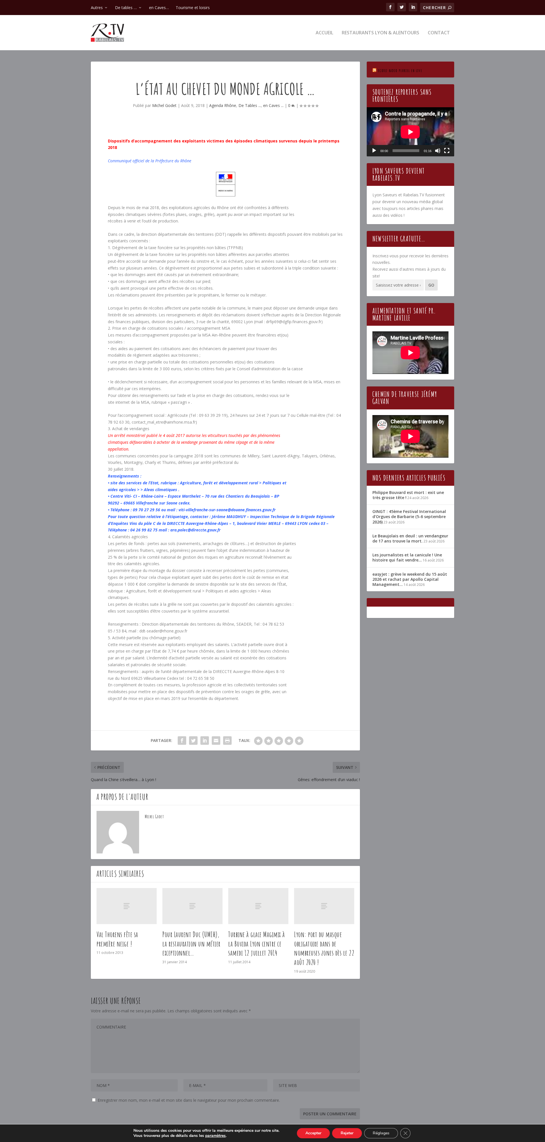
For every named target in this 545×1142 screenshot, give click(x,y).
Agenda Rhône (222, 105)
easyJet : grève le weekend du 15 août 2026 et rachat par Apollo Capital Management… (409, 579)
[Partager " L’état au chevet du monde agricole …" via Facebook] (182, 740)
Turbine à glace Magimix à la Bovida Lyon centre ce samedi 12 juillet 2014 (256, 944)
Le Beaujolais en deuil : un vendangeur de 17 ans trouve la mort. (410, 538)
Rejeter (347, 1133)
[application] (410, 131)
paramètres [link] (215, 1135)
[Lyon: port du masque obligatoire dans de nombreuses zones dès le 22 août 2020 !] (324, 906)
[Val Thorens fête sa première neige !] (127, 906)
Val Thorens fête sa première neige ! (117, 939)
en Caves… (159, 7)
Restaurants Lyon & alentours (380, 33)
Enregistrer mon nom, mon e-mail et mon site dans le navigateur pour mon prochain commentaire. (189, 1100)
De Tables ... (249, 105)
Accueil (324, 33)
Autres (97, 7)
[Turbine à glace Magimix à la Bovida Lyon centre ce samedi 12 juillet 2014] (258, 906)
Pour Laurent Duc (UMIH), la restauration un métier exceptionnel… (191, 944)
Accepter (313, 1133)
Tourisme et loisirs (193, 7)
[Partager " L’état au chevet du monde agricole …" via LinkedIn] (204, 740)
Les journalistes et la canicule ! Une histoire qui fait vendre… (407, 557)
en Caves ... (273, 105)
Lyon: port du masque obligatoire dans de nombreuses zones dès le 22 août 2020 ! (324, 948)
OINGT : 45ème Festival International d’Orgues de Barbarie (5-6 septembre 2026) (409, 516)
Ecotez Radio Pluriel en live (400, 70)
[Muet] (438, 150)
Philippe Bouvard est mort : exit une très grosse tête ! (408, 495)
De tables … (126, 7)
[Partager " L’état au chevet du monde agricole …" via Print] (227, 740)
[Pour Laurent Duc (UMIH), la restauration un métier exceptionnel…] (192, 906)
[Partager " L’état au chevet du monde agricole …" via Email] (216, 740)
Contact (439, 33)
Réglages (381, 1133)
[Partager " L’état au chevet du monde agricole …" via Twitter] (193, 740)
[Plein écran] (447, 150)
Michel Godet (164, 105)
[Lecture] (374, 150)
